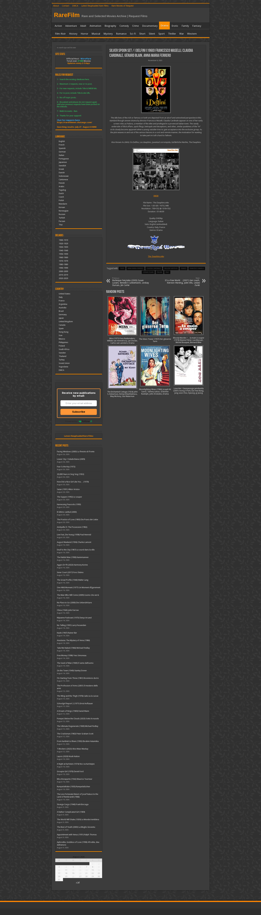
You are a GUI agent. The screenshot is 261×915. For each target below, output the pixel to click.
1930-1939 (63, 247)
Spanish (62, 148)
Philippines (63, 342)
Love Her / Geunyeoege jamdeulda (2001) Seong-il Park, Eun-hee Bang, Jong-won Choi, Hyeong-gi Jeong (188, 390)
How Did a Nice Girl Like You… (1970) (73, 482)
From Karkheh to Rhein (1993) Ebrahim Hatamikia (78, 741)
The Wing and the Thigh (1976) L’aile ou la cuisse (77, 696)
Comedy (124, 25)
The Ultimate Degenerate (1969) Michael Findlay (77, 726)
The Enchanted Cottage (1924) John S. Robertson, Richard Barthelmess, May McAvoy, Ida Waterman (122, 394)
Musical (96, 33)
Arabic (61, 186)
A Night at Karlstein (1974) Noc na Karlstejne (76, 764)
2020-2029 (63, 278)
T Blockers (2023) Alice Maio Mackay (72, 749)
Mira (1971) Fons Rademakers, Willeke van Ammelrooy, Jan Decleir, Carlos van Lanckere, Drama (122, 340)
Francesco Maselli (197, 268)
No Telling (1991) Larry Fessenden (71, 625)
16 (99, 870)
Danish (62, 172)
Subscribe (78, 411)
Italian (61, 155)
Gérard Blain (148, 272)
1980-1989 (63, 264)
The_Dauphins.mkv (156, 256)
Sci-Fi (133, 33)
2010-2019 (63, 275)
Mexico (62, 339)
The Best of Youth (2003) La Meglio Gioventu (76, 827)
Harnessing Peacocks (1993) (69, 504)
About (56, 6)
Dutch (61, 193)
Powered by (71, 421)
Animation (95, 25)
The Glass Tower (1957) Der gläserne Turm (155, 340)
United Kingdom (66, 321)
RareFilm (67, 15)
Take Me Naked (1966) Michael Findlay (73, 648)
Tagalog (62, 190)
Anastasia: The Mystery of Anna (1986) (73, 640)
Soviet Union (64, 363)
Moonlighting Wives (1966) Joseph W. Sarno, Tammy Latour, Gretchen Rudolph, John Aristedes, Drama (155, 391)
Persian (62, 221)
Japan (61, 318)
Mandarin (63, 204)
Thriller (172, 33)
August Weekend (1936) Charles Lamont (74, 542)
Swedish (62, 165)
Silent (152, 33)
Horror (84, 33)
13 (80, 870)
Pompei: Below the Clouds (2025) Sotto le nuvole (78, 718)
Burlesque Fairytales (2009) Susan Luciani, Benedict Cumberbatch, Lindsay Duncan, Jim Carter (130, 281)
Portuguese (64, 159)
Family (185, 25)
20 (80, 873)
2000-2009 (63, 271)
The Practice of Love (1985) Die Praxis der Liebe (77, 519)
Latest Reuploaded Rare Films (94, 6)
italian (159, 272)
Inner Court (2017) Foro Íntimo (70, 572)
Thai (61, 225)
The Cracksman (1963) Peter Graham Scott (75, 734)
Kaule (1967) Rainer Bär (67, 633)
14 (86, 870)
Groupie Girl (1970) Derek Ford (70, 771)
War (181, 33)
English (62, 141)
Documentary (150, 25)
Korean (62, 207)
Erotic (175, 25)
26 (73, 876)
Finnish (62, 183)
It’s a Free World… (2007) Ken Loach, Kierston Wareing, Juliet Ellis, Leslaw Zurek (182, 281)
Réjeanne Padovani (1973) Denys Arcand (74, 618)
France (183, 268)
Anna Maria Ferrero (135, 268)
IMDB (155, 196)
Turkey (61, 360)
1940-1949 (63, 250)
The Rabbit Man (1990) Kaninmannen (73, 557)
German (62, 152)
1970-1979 (63, 261)
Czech (61, 197)
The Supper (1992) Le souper (69, 497)
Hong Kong (63, 332)
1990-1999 (63, 268)
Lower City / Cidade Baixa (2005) (71, 459)
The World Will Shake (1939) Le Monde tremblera (78, 819)
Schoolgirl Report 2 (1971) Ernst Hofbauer (75, 703)
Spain (61, 328)
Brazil (61, 311)
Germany (63, 314)
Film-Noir (60, 33)
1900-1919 (63, 240)
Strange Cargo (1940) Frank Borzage (73, 804)
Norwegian (63, 211)
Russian (62, 214)
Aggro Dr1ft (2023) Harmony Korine (72, 565)
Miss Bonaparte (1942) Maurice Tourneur (74, 779)
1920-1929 (63, 243)
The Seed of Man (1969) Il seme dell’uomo (75, 663)
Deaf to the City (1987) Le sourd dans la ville (76, 550)
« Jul (78, 882)
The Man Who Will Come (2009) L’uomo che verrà (78, 595)
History (73, 33)
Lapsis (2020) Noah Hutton (68, 756)
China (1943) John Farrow (68, 610)
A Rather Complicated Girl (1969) (71, 812)
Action (58, 25)
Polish (61, 200)
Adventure (71, 25)
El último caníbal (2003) (67, 512)
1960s (122, 268)
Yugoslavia (63, 367)
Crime (135, 25)
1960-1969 (63, 257)
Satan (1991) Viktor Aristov (68, 489)
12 (73, 870)
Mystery (108, 33)
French (61, 145)
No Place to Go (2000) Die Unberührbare (74, 602)
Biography (110, 25)
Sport (161, 33)
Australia (62, 307)
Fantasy (196, 25)
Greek (61, 169)
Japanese (63, 162)
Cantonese (63, 179)
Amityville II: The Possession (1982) (72, 527)
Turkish (62, 218)
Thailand (62, 356)
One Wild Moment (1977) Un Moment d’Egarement (78, 587)
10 (59, 870)
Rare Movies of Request (122, 6)
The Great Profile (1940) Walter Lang (72, 580)
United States (64, 294)
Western (192, 33)
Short (142, 33)
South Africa (64, 349)
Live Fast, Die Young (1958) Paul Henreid (74, 534)
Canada (62, 325)
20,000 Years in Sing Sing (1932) (70, 474)
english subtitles (170, 268)
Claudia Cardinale (154, 268)
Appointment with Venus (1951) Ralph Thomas (77, 834)
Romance (121, 33)
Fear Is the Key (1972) (66, 467)
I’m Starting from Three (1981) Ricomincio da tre (78, 678)
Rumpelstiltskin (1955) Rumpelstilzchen (73, 786)
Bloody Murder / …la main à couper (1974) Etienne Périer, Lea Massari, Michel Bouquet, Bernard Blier (188, 340)
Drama (164, 25)
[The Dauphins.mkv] (156, 169)
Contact (65, 6)
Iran (60, 335)
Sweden (62, 353)
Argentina (63, 304)
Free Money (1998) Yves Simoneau (71, 655)
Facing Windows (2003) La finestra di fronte (75, 451)
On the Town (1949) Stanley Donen (72, 670)
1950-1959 (63, 254)
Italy (167, 272)
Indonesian (64, 176)
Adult (83, 25)
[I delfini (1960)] (156, 89)
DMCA (75, 6)
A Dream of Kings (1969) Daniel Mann (73, 711)
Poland (62, 346)
